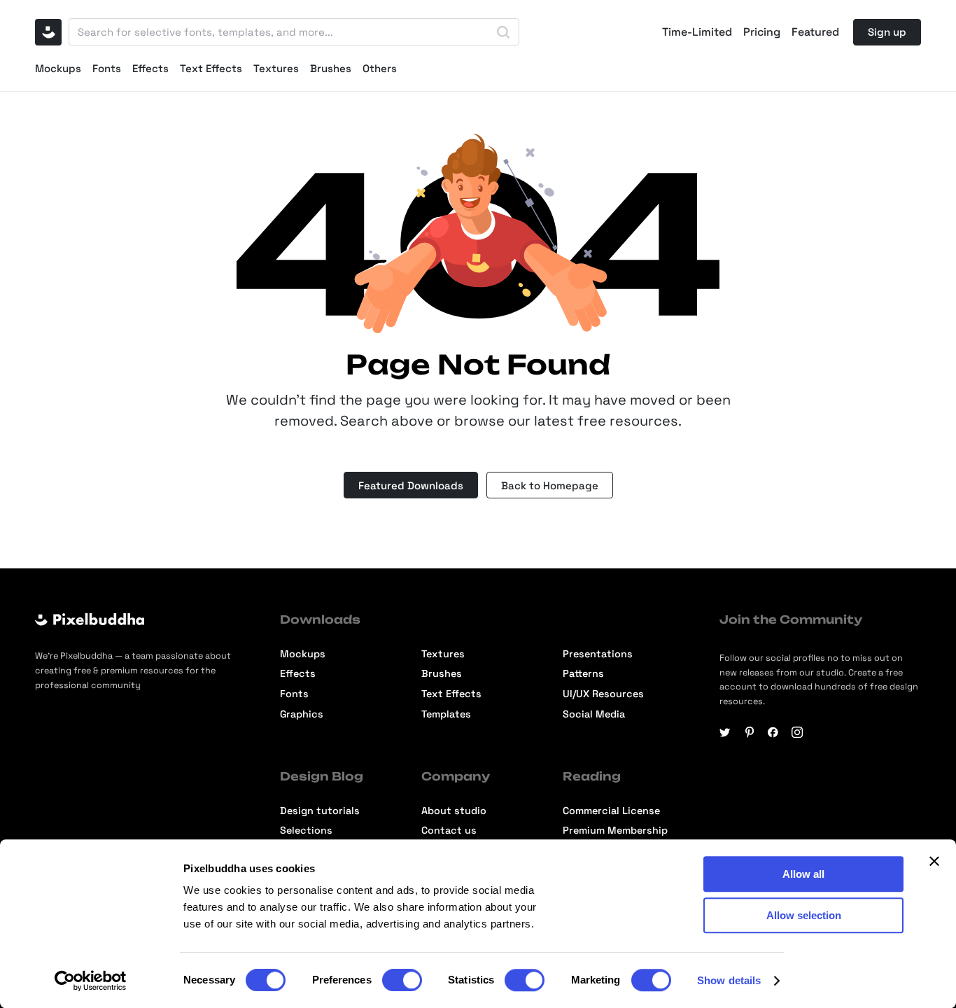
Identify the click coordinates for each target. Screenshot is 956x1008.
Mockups (58, 68)
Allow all (803, 874)
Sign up (887, 31)
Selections (306, 830)
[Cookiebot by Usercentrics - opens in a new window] (90, 980)
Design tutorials (320, 811)
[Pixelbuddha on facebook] (773, 732)
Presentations (598, 654)
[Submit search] (503, 32)
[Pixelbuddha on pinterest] (749, 732)
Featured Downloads (410, 485)
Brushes (330, 68)
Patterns (583, 673)
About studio (453, 811)
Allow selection (803, 915)
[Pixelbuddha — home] (48, 32)
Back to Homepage (549, 485)
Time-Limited (697, 32)
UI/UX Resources (603, 694)
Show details (729, 980)
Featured (815, 32)
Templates (446, 714)
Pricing (761, 32)
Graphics (301, 714)
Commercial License (611, 811)
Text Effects (211, 68)
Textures (276, 68)
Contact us (449, 830)
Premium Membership (615, 830)
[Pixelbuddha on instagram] (797, 732)
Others (380, 68)
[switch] (402, 980)
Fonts (106, 68)
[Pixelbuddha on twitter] (725, 732)
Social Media (594, 714)
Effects (150, 68)
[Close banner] (934, 861)
